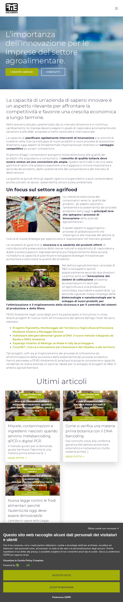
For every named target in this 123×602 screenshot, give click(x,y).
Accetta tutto (61, 575)
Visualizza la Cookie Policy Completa (23, 560)
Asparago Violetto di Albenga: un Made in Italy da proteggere (53, 343)
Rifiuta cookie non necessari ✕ (103, 528)
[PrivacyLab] (22, 565)
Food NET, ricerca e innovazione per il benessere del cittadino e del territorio (64, 347)
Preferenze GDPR (61, 597)
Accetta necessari (62, 587)
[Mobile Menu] (116, 8)
